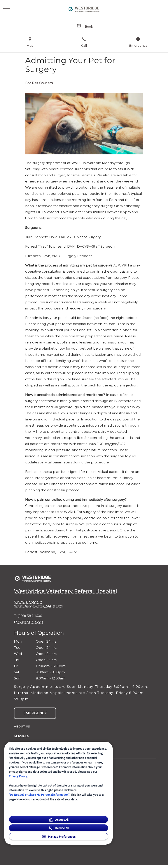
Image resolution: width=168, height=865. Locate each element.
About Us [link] (22, 726)
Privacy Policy (18, 776)
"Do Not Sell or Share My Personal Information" (39, 795)
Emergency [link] (35, 713)
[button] (6, 10)
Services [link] (21, 736)
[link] (84, 9)
